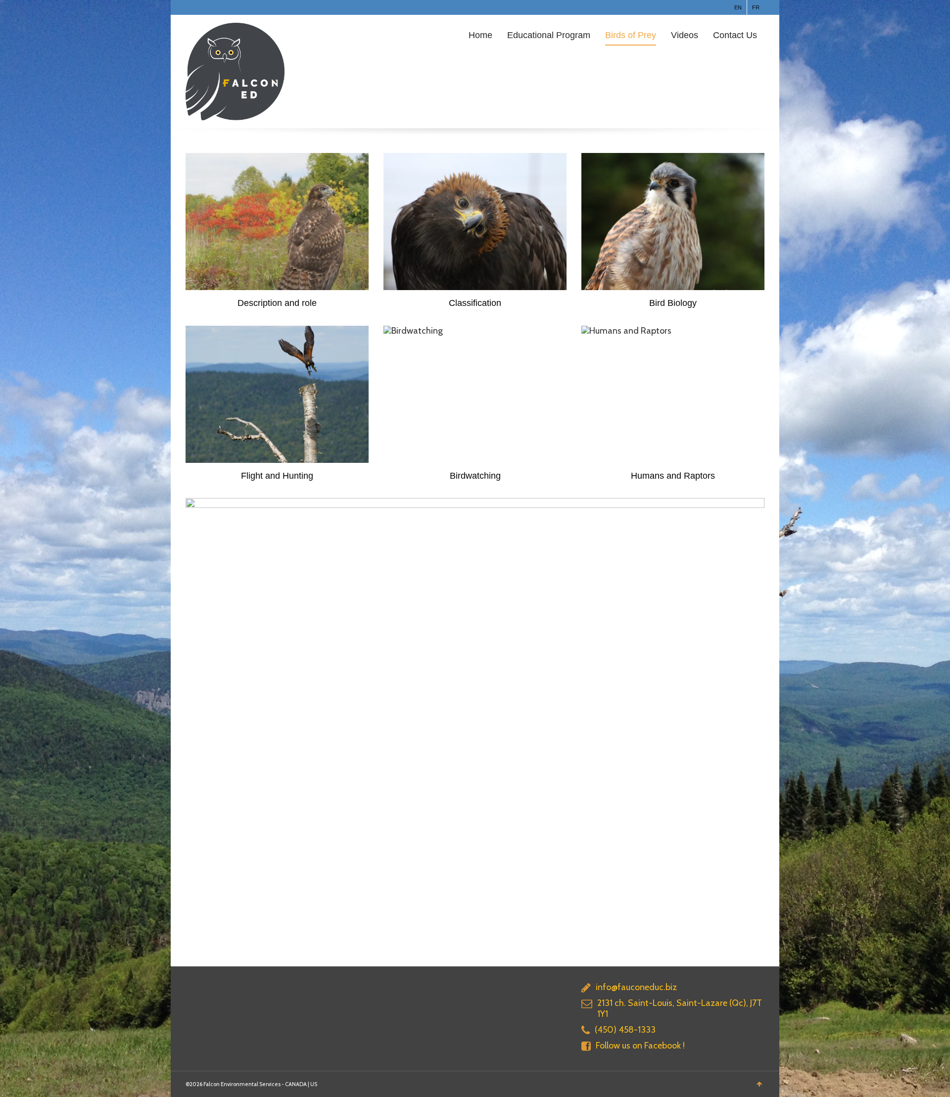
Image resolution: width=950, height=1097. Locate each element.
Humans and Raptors (673, 476)
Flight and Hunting (277, 476)
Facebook (191, 7)
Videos (684, 35)
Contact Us (735, 35)
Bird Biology (673, 303)
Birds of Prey (630, 35)
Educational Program (548, 35)
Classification (475, 303)
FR (756, 7)
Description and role (277, 303)
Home (480, 35)
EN (738, 7)
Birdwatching (475, 476)
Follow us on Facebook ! (640, 1045)
